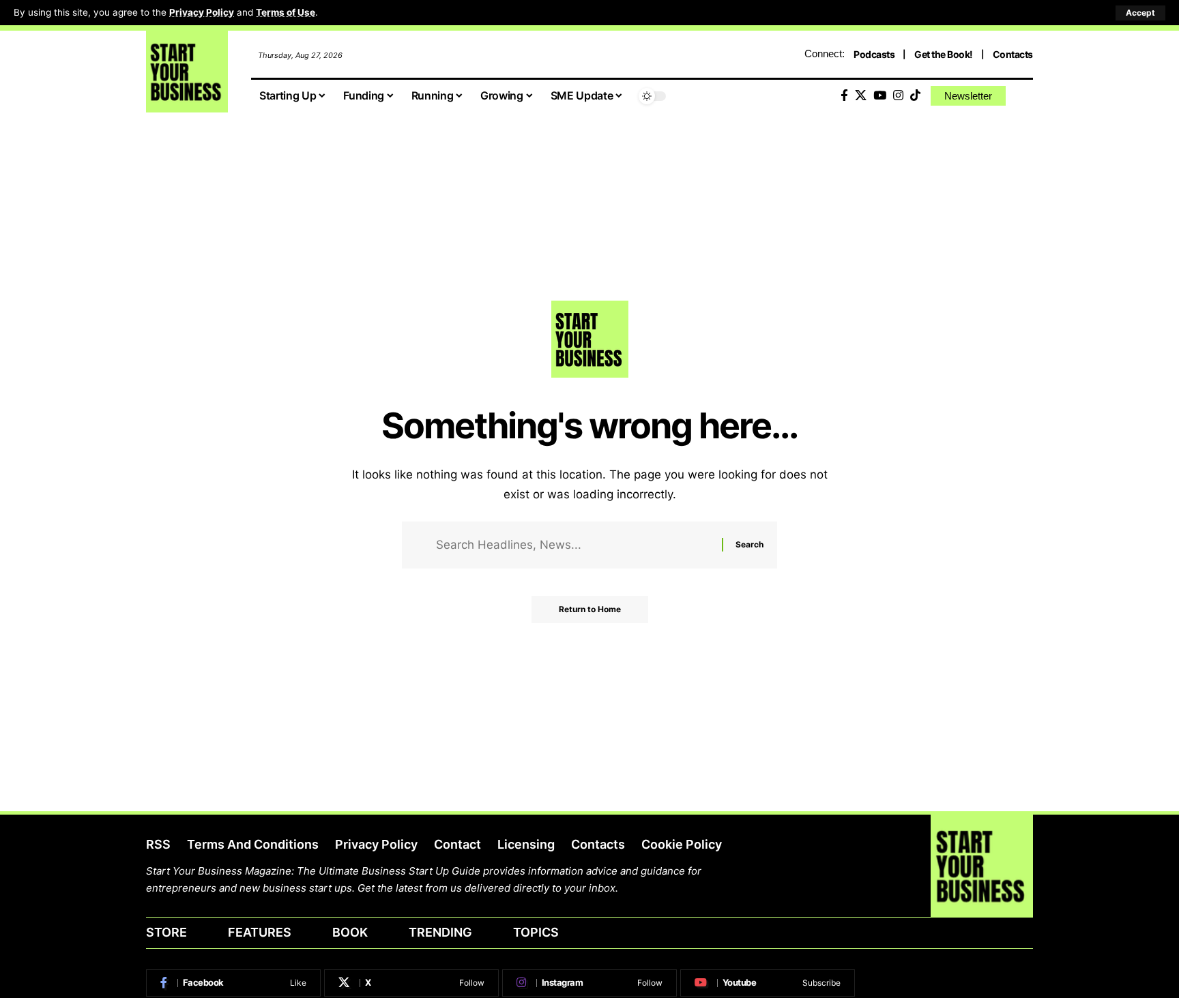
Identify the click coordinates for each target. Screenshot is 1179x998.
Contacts (1013, 54)
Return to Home (590, 609)
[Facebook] (844, 96)
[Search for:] (574, 545)
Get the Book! (943, 54)
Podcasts (874, 54)
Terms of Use (285, 12)
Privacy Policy (201, 12)
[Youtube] (767, 983)
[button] (1140, 12)
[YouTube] (880, 96)
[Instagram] (898, 96)
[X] (861, 96)
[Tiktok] (915, 96)
